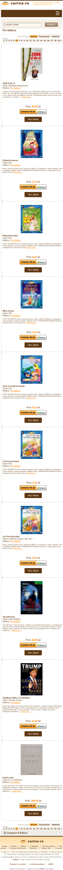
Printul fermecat (10, 160)
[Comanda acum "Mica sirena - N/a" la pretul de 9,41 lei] (33, 339)
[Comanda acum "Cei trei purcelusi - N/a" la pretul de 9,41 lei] (33, 490)
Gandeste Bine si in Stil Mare (16, 698)
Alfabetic (56, 37)
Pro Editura (15, 88)
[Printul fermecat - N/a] (31, 144)
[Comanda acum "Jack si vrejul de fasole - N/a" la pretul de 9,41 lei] (33, 414)
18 (55, 41)
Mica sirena (8, 311)
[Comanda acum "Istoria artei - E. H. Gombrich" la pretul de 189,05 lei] (33, 808)
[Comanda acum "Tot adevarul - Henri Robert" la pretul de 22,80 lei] (33, 647)
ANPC (51, 864)
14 (41, 41)
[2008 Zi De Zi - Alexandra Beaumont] (31, 64)
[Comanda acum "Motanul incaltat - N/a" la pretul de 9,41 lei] (33, 264)
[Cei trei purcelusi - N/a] (31, 445)
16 (48, 41)
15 (45, 41)
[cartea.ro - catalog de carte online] (31, 4)
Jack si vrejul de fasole (14, 386)
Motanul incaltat (10, 236)
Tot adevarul (8, 617)
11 (31, 41)
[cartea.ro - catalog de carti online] (31, 842)
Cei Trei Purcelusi (11, 536)
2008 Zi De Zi (9, 83)
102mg (16, 859)
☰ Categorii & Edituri (16, 832)
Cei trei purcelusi (11, 461)
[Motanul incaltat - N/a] (31, 219)
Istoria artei (8, 777)
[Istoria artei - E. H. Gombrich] (31, 759)
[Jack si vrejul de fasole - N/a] (31, 369)
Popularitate (44, 37)
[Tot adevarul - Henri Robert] (31, 597)
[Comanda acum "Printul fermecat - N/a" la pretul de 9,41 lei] (33, 189)
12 (34, 41)
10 (27, 41)
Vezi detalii (33, 119)
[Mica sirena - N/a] (31, 294)
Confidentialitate (37, 864)
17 (52, 41)
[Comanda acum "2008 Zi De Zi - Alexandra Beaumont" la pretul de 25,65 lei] (33, 113)
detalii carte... (26, 97)
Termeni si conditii (18, 864)
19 (59, 41)
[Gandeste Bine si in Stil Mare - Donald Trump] (31, 679)
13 (38, 41)
